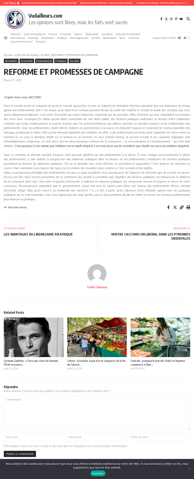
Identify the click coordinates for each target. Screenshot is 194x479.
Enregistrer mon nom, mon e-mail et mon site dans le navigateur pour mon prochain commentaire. (67, 446)
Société (95, 37)
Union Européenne (35, 34)
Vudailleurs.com (45, 15)
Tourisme (133, 37)
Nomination (47, 37)
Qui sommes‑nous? (21, 41)
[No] (189, 469)
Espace (78, 34)
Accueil (8, 54)
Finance (52, 34)
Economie (65, 34)
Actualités (107, 34)
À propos (41, 41)
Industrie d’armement (128, 34)
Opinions (15, 34)
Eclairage (33, 37)
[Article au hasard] (179, 37)
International (17, 37)
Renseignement (79, 37)
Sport (122, 37)
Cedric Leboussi (97, 287)
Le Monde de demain (26, 54)
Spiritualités (92, 34)
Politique (62, 37)
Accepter (98, 473)
